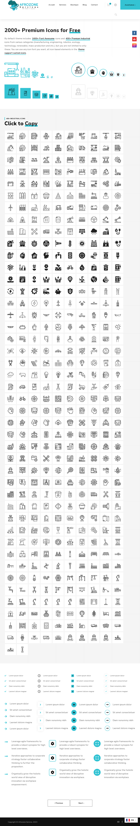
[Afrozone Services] (23, 5)
